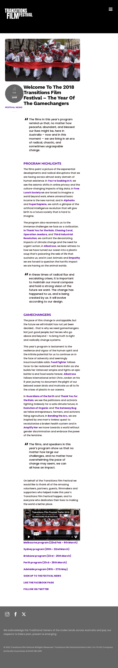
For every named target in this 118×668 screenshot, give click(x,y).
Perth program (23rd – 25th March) (45, 562)
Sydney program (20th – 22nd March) (46, 549)
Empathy (74, 257)
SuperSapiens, (38, 204)
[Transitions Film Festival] (18, 20)
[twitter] (24, 614)
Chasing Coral (64, 230)
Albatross (50, 246)
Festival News (13, 107)
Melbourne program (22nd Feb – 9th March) (51, 542)
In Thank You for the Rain (39, 230)
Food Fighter (58, 362)
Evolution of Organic (36, 408)
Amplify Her (31, 427)
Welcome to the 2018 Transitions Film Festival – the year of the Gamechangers (49, 95)
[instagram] (7, 614)
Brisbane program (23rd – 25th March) (47, 556)
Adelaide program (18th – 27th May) (46, 569)
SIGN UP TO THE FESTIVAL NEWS (42, 575)
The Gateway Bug (65, 408)
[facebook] (15, 614)
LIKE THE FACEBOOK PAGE (39, 582)
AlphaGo (69, 200)
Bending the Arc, (58, 415)
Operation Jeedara (35, 234)
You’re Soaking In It (60, 180)
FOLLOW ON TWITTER (36, 589)
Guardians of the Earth (40, 396)
